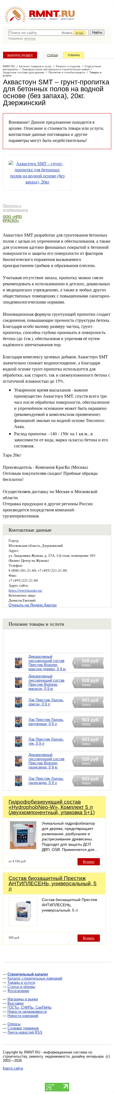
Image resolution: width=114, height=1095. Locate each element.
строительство (37, 18)
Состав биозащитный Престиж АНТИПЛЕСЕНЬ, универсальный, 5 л (53, 883)
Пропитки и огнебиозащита (15, 208)
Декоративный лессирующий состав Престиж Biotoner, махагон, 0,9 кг (46, 682)
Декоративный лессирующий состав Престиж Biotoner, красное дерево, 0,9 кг (47, 662)
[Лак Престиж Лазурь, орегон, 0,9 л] (18, 709)
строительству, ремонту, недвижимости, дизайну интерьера (53, 1056)
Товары (74, 55)
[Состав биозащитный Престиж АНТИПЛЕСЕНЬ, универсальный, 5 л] (23, 924)
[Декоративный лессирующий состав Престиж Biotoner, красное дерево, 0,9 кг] (18, 670)
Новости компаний (22, 1016)
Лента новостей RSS (24, 1032)
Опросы (13, 1024)
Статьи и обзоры (21, 987)
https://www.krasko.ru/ (25, 590)
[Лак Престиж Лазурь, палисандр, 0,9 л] (18, 788)
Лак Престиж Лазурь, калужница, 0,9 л (46, 722)
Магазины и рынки (22, 999)
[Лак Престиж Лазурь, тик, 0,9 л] (18, 748)
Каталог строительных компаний (34, 978)
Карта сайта (13, 1068)
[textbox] (48, 33)
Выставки (15, 1003)
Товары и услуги (21, 982)
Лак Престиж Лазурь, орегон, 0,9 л (46, 702)
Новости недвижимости (27, 1011)
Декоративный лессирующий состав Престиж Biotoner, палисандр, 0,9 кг (46, 761)
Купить (88, 862)
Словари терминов (23, 1028)
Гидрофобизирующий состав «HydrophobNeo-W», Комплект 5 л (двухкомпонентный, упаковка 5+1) (52, 807)
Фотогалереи (18, 991)
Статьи (52, 55)
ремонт (54, 18)
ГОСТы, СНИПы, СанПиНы (29, 1007)
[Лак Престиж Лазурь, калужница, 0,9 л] (18, 729)
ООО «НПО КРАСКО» (12, 219)
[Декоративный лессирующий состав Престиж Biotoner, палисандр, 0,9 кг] (18, 768)
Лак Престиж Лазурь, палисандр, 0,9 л (46, 780)
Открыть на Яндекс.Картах (33, 605)
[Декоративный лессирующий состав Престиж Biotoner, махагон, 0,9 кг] (18, 689)
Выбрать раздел (20, 55)
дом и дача (67, 18)
